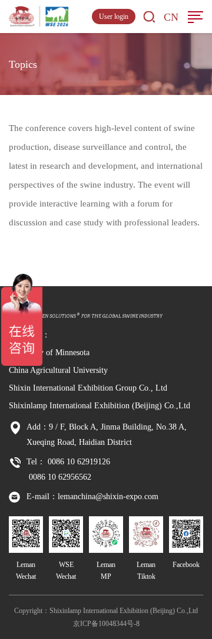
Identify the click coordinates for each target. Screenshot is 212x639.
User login (113, 16)
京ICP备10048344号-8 (106, 624)
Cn (171, 17)
